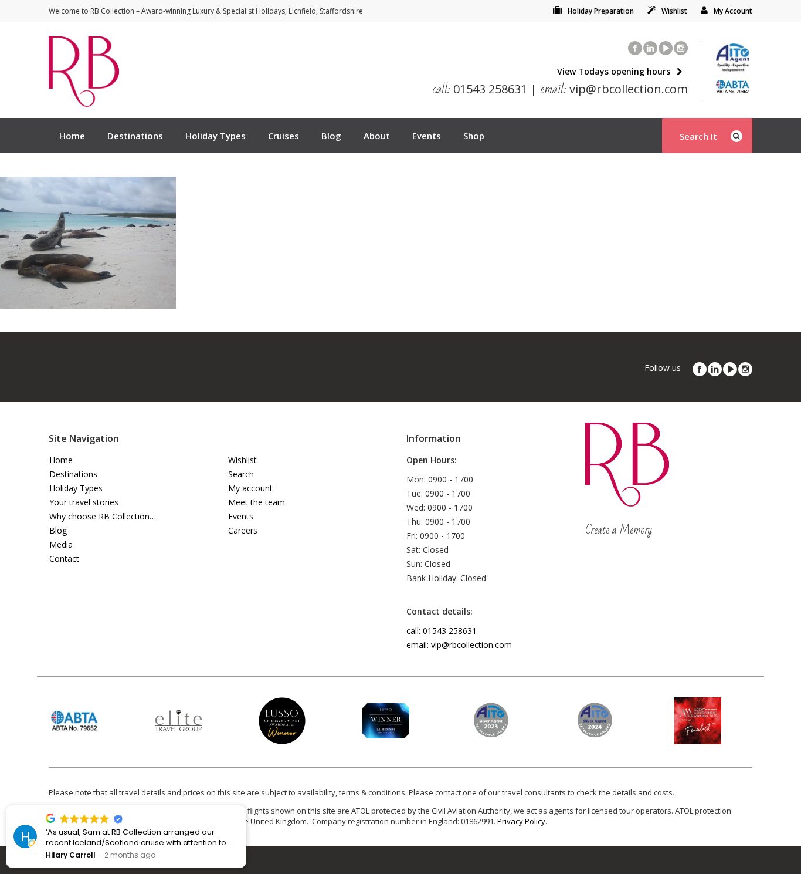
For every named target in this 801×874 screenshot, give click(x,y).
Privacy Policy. (522, 821)
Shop (473, 135)
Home (72, 135)
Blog (331, 135)
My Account (733, 11)
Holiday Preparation (601, 11)
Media (61, 544)
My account (250, 488)
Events (426, 135)
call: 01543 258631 (441, 630)
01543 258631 (480, 89)
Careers (242, 530)
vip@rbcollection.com (614, 89)
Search (241, 474)
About (377, 135)
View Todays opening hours (613, 71)
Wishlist (674, 11)
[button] (245, 805)
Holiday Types (215, 135)
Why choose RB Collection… (102, 516)
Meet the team (256, 502)
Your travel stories (83, 502)
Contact (64, 558)
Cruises (283, 135)
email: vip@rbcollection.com (459, 644)
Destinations (135, 135)
